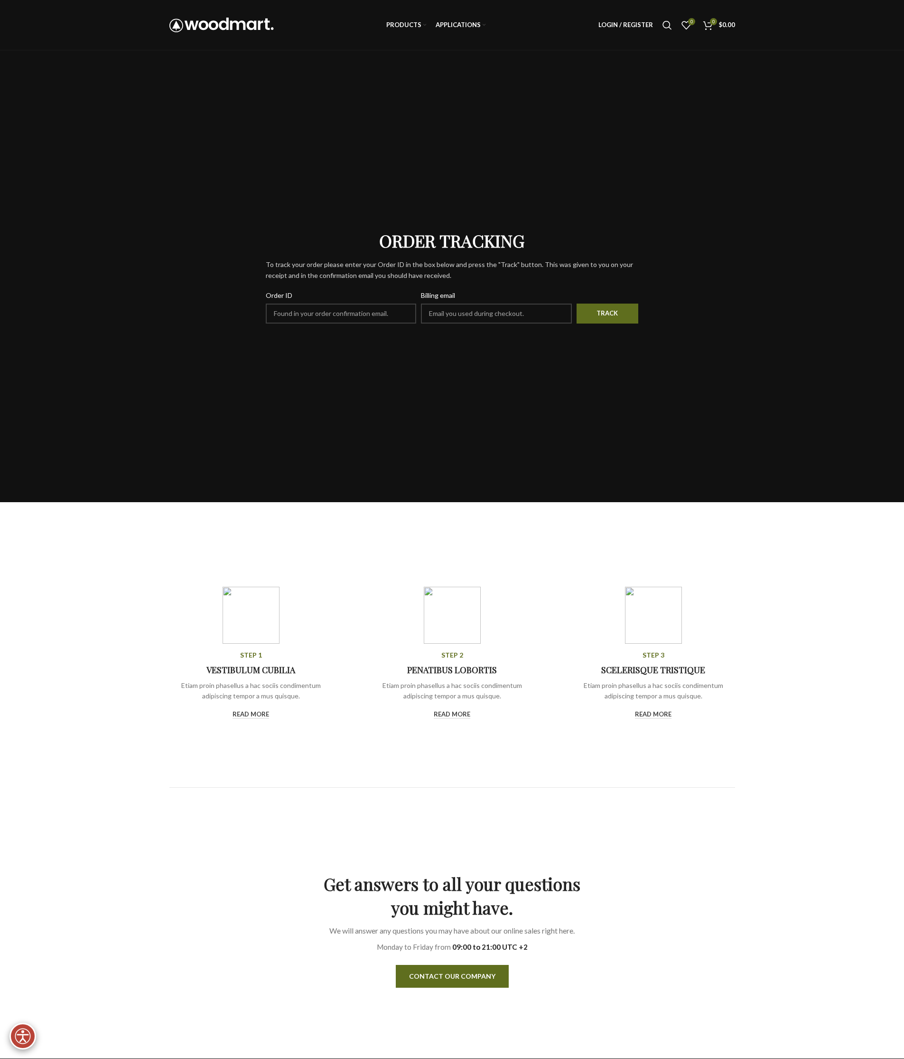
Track (607, 313)
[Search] (667, 25)
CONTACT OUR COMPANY (452, 976)
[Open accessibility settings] (22, 1036)
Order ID (279, 295)
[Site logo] (221, 24)
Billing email (438, 295)
